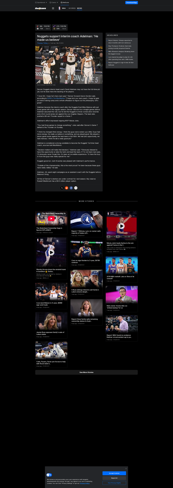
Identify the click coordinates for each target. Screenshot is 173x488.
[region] (86, 477)
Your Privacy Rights (114, 483)
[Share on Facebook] (71, 188)
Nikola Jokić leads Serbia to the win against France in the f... (120, 244)
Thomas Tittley (42, 43)
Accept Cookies (114, 473)
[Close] (126, 468)
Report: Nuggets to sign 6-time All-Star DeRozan (121, 64)
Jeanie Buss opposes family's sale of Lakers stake (50, 333)
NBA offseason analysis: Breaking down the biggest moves (121, 53)
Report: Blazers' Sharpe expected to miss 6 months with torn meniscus (120, 42)
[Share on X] (62, 188)
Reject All (114, 478)
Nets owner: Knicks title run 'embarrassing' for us (117, 307)
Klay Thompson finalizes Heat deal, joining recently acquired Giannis (120, 47)
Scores (72, 8)
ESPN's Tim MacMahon (56, 98)
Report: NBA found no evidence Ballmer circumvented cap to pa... (119, 336)
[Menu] (53, 8)
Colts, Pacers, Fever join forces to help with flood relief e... (51, 363)
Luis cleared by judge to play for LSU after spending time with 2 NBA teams (120, 58)
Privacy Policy (85, 483)
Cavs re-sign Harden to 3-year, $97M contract (85, 261)
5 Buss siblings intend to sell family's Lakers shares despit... (85, 291)
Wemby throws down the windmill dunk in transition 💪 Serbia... (51, 270)
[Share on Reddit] (66, 188)
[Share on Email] (75, 188)
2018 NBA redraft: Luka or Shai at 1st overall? (120, 278)
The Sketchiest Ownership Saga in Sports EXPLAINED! (49, 229)
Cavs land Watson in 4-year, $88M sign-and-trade (49, 304)
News (79, 8)
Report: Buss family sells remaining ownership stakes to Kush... (84, 320)
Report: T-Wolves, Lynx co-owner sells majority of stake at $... (86, 232)
